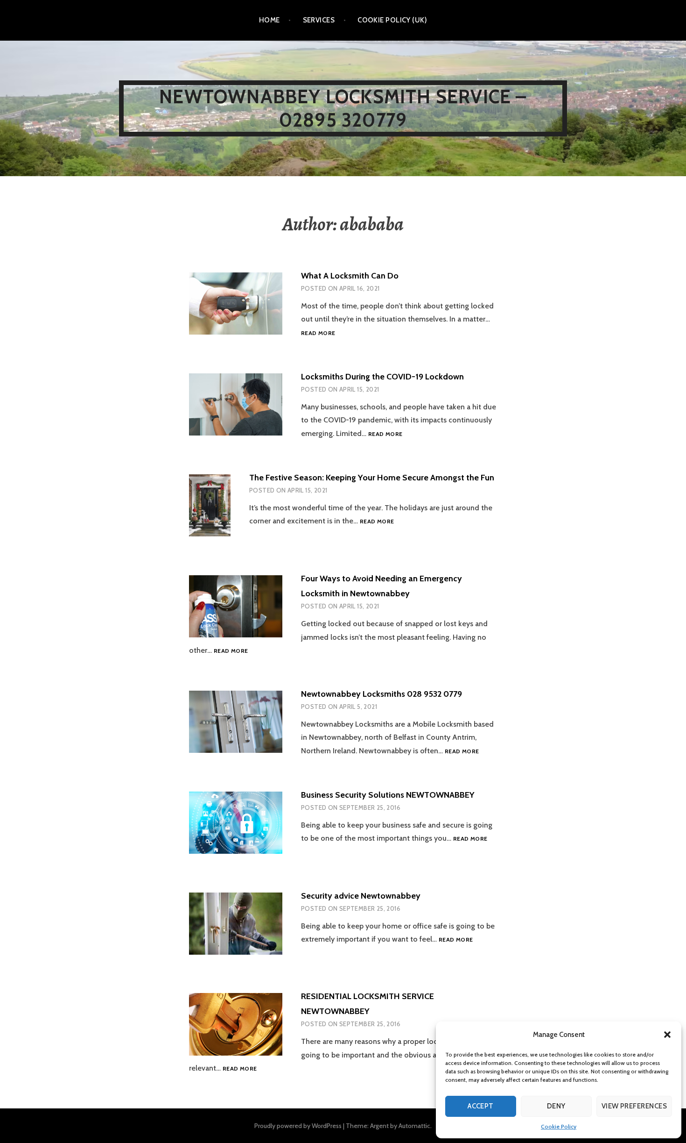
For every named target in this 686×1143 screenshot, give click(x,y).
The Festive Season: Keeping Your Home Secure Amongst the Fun (371, 477)
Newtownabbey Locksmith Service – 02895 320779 (342, 108)
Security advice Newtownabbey (360, 896)
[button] (667, 1034)
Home (269, 20)
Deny (556, 1106)
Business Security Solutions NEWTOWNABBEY (388, 795)
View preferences (634, 1106)
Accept (481, 1106)
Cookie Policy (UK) (392, 20)
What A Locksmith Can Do (350, 276)
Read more (318, 332)
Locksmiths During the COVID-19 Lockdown (382, 376)
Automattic (414, 1126)
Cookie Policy (558, 1126)
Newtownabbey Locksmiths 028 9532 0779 (381, 694)
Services (319, 20)
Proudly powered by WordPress (298, 1126)
